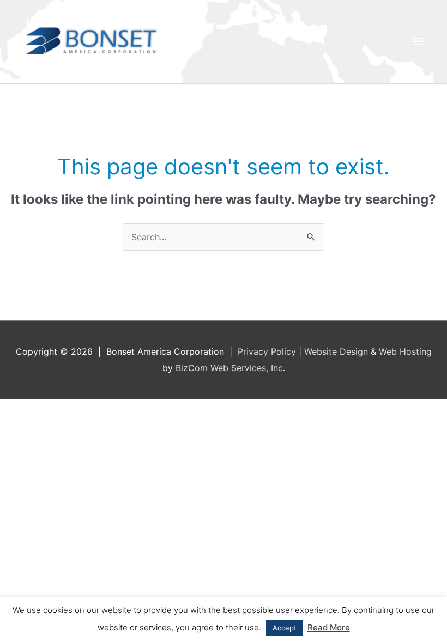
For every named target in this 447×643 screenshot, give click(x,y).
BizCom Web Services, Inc (229, 367)
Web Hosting (405, 351)
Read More (328, 627)
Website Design (336, 351)
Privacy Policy (267, 351)
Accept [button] (285, 627)
